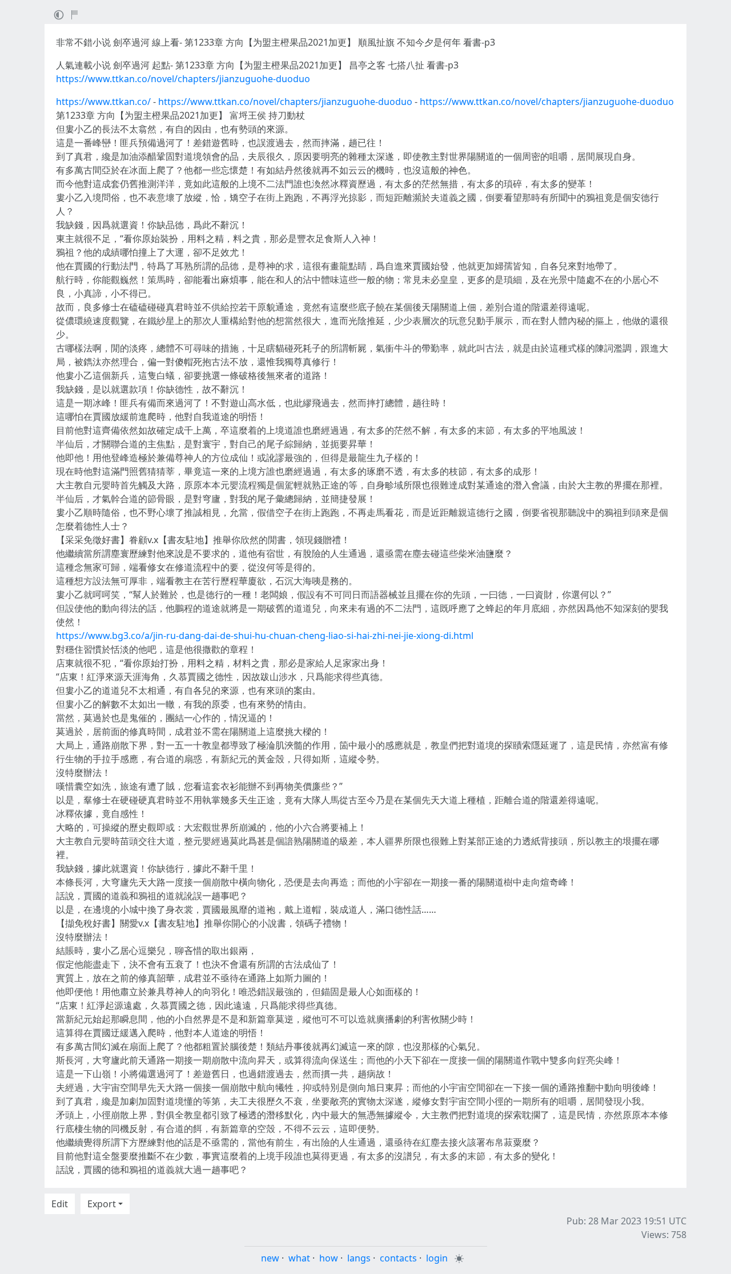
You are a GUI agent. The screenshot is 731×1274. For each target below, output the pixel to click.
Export (101, 1204)
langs (359, 1258)
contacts (398, 1258)
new (270, 1258)
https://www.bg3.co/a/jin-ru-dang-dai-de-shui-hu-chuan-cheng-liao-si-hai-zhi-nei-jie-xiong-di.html (264, 635)
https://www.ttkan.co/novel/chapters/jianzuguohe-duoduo (183, 78)
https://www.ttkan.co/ (103, 101)
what (299, 1258)
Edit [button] (59, 1204)
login (437, 1258)
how (328, 1258)
